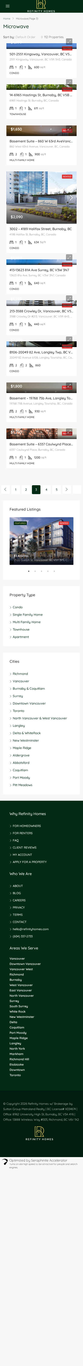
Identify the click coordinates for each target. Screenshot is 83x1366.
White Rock (18, 1011)
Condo (18, 607)
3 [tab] (44, 573)
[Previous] (5, 489)
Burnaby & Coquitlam (29, 688)
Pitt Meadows (22, 785)
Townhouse (21, 629)
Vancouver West (21, 969)
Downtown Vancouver (29, 703)
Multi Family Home (27, 622)
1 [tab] (31, 573)
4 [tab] (50, 573)
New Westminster (26, 740)
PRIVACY (19, 907)
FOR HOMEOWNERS (27, 826)
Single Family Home (28, 615)
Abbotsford (21, 763)
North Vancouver (22, 996)
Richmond (20, 674)
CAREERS (19, 900)
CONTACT (20, 922)
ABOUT (18, 886)
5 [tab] (56, 573)
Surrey (18, 696)
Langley (19, 726)
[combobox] (29, 37)
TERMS (18, 915)
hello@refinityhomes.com (31, 929)
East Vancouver (21, 990)
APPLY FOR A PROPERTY (30, 862)
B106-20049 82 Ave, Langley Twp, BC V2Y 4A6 (45, 352)
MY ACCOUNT (22, 855)
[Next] (67, 489)
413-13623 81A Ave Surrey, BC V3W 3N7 (39, 270)
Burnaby (16, 980)
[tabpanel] (41, 541)
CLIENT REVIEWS (24, 847)
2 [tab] (37, 573)
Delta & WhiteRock (27, 733)
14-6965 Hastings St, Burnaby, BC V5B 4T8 (43, 95)
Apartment (21, 637)
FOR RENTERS (23, 833)
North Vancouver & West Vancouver (40, 718)
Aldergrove (21, 755)
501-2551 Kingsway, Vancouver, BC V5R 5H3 (44, 54)
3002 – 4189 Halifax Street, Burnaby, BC (41, 229)
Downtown (17, 1070)
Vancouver (21, 681)
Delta (13, 1022)
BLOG (17, 893)
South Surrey (19, 1006)
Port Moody (21, 777)
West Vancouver (21, 985)
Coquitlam (20, 770)
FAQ (16, 840)
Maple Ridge (22, 748)
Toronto (18, 711)
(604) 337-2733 (23, 936)
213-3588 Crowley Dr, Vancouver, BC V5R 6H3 (45, 311)
